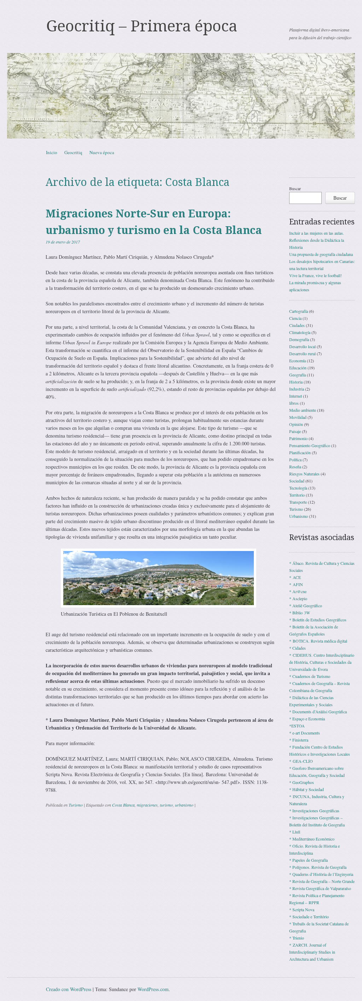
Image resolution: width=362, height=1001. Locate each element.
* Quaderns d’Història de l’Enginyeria (321, 874)
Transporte (298, 502)
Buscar (295, 188)
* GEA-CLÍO (301, 761)
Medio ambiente (302, 410)
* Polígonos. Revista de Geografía (317, 867)
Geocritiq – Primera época (141, 26)
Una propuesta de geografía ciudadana (321, 254)
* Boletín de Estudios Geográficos (317, 619)
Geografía (297, 374)
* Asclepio (298, 598)
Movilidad (297, 417)
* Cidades (297, 648)
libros (294, 403)
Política (295, 459)
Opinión (296, 424)
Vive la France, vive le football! (315, 275)
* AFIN (296, 584)
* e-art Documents (304, 733)
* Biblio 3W (299, 612)
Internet (295, 396)
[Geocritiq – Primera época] (181, 96)
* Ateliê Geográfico (305, 605)
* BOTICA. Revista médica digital (318, 641)
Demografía (299, 339)
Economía (297, 360)
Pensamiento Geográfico (309, 445)
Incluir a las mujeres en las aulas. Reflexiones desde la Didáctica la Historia (316, 240)
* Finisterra (298, 740)
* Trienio (296, 938)
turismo (166, 805)
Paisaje (295, 431)
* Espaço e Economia (307, 718)
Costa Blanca (123, 805)
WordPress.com (153, 989)
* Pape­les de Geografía (308, 860)
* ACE (295, 577)
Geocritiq (73, 152)
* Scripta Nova (301, 909)
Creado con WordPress (68, 989)
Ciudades (297, 325)
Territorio (297, 495)
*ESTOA (297, 725)
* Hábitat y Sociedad (306, 789)
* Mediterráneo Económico (311, 839)
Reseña (295, 466)
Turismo (76, 805)
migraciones (147, 805)
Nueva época (101, 152)
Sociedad (296, 481)
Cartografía (298, 311)
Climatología (299, 332)
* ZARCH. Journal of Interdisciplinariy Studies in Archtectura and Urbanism (312, 952)
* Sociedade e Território (309, 916)
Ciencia (295, 318)
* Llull (294, 832)
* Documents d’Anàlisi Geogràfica (318, 711)
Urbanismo (298, 516)
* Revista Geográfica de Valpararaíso (320, 888)
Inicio (51, 152)
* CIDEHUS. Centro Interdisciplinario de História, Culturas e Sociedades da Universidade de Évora (321, 662)
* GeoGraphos (301, 782)
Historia (296, 382)
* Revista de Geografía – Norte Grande (322, 881)
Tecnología (298, 488)
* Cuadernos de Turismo (309, 676)
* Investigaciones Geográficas (314, 810)
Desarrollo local (302, 346)
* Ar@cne (297, 591)
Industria (296, 389)
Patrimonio (298, 438)
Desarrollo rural (302, 353)
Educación (297, 367)
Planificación (300, 452)
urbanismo (184, 805)
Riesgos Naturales (304, 473)
